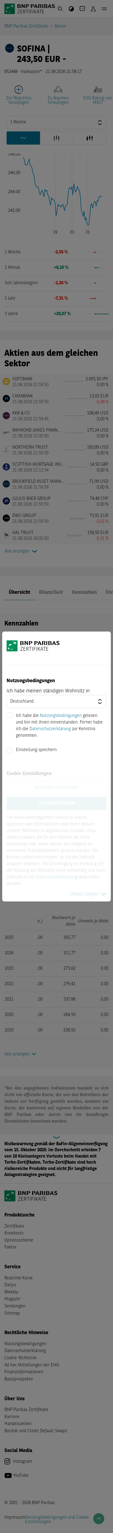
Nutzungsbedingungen (61, 716)
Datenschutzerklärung (50, 729)
